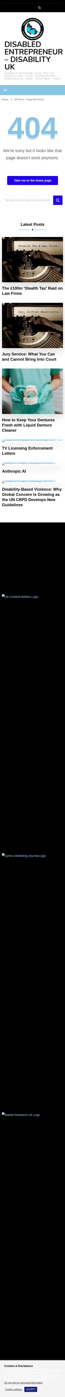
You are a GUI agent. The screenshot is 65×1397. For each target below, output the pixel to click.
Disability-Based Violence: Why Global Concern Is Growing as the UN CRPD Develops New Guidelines (32, 497)
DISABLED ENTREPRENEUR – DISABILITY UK (33, 55)
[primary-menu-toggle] (5, 90)
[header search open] (39, 8)
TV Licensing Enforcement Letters (27, 451)
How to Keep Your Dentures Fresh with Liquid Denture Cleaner (28, 425)
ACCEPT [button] (30, 1389)
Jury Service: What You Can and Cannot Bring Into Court (29, 356)
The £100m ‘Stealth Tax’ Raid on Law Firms (32, 291)
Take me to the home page (32, 180)
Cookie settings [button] (13, 1389)
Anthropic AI (14, 471)
